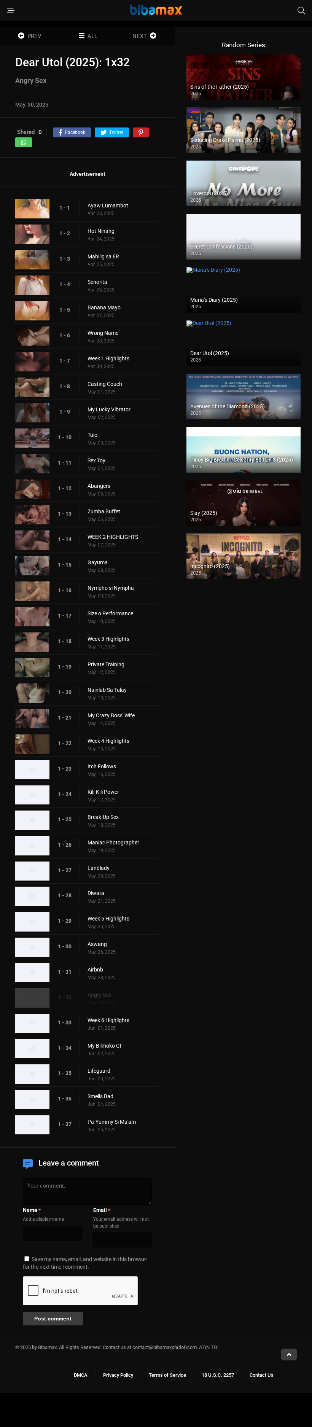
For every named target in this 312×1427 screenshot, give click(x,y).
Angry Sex (99, 995)
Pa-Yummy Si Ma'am (112, 1122)
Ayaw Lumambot (108, 205)
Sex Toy (96, 460)
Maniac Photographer (113, 842)
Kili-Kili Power (103, 792)
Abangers (99, 486)
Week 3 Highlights (108, 639)
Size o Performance (110, 613)
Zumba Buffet (104, 511)
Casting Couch (105, 384)
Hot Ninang (101, 231)
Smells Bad (100, 1096)
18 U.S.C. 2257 (218, 1375)
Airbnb (95, 970)
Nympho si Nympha (111, 588)
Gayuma (98, 562)
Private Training (106, 664)
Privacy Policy (118, 1375)
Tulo (92, 435)
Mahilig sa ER (103, 256)
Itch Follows (102, 766)
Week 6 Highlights (108, 1020)
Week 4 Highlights (108, 741)
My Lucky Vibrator (109, 409)
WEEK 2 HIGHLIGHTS (113, 537)
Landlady (99, 868)
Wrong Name (103, 333)
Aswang (97, 944)
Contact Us (262, 1375)
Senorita (97, 282)
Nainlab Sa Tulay (107, 690)
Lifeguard (99, 1071)
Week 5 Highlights (108, 919)
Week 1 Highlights (108, 358)
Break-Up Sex (103, 817)
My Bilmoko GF (105, 1046)
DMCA (81, 1375)
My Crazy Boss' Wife (111, 715)
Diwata (96, 893)
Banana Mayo (104, 307)
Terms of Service (167, 1375)
